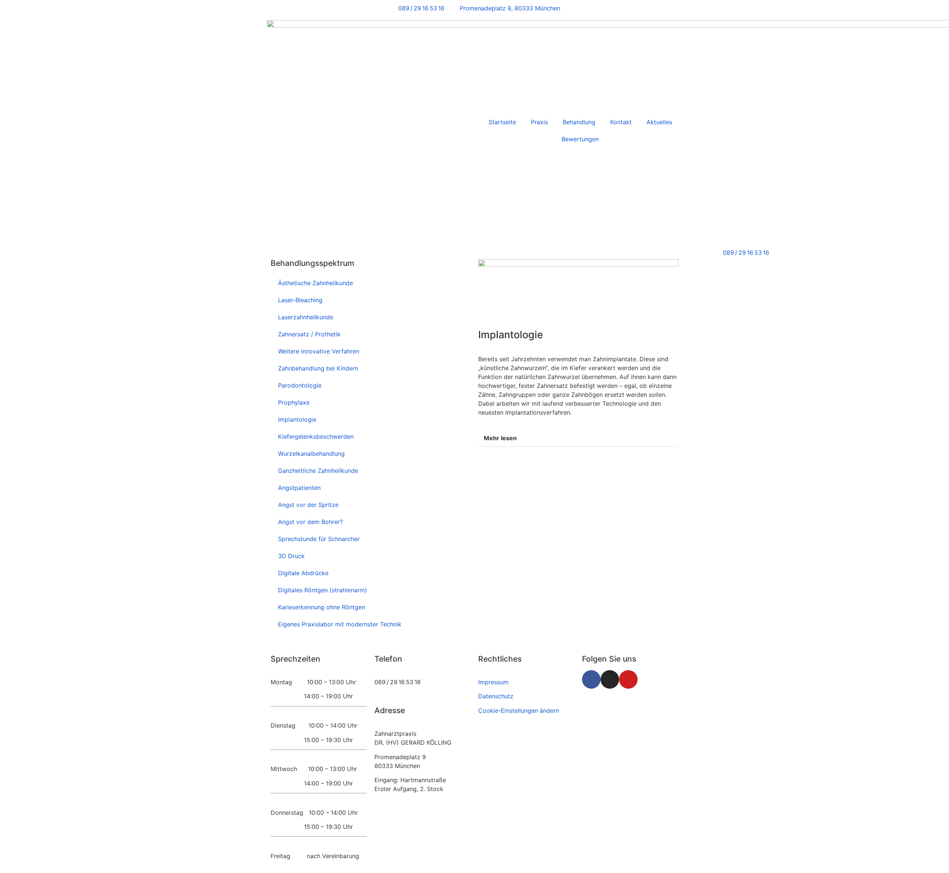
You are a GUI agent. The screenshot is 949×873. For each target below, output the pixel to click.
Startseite (502, 122)
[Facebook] (591, 679)
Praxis (539, 122)
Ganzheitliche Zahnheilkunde (318, 470)
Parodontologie (299, 385)
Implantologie (297, 419)
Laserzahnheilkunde (305, 317)
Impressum (493, 682)
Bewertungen (580, 139)
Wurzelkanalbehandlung (311, 453)
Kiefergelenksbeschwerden (316, 436)
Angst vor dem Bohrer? (310, 522)
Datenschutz (495, 696)
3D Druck (291, 556)
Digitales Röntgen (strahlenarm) (322, 590)
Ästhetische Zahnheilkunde (315, 283)
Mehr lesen (500, 438)
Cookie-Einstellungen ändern (518, 710)
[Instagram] (610, 679)
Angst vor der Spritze (308, 504)
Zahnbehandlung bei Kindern (318, 368)
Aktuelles (659, 122)
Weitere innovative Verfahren (318, 351)
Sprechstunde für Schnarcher (319, 539)
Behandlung (579, 122)
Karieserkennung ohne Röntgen (321, 607)
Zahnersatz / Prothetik (309, 334)
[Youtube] (628, 679)
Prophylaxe (294, 402)
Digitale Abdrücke (303, 573)
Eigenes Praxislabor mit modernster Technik (339, 624)
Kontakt (621, 122)
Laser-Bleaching (300, 300)
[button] (578, 438)
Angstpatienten (299, 487)
